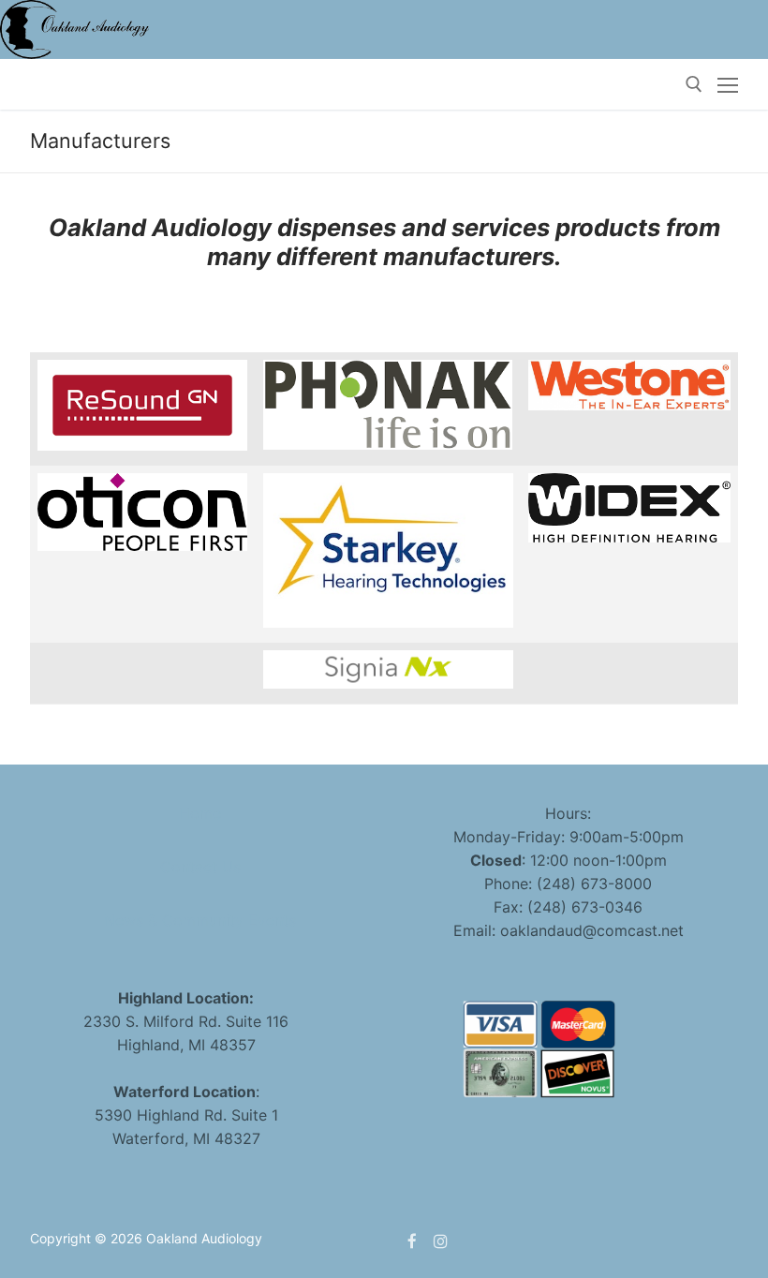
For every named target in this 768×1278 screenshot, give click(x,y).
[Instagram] (441, 1241)
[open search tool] (694, 84)
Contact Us (200, 866)
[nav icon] (727, 84)
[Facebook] (412, 1241)
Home (200, 813)
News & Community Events (200, 920)
